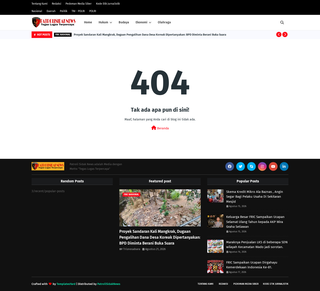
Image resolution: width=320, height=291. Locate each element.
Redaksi (56, 3)
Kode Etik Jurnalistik (108, 3)
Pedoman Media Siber (79, 3)
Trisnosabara (131, 249)
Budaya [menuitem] (124, 22)
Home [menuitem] (88, 22)
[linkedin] (284, 166)
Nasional (37, 11)
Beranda (162, 128)
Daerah (51, 11)
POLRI (92, 11)
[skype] (251, 166)
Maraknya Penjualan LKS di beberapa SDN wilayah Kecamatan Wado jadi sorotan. (257, 244)
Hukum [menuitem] (103, 22)
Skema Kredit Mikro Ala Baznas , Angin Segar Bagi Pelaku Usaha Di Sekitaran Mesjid (254, 197)
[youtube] (273, 166)
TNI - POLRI (78, 11)
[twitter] (240, 166)
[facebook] (229, 166)
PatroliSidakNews (108, 284)
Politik (63, 11)
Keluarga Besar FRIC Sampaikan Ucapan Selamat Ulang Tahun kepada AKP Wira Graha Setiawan (255, 222)
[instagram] (262, 166)
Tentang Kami (39, 3)
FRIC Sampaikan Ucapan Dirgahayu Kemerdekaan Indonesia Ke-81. (251, 264)
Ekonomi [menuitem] (141, 22)
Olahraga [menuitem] (164, 22)
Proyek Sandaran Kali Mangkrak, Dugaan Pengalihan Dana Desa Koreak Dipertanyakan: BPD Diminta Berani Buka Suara (150, 34)
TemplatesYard (66, 284)
